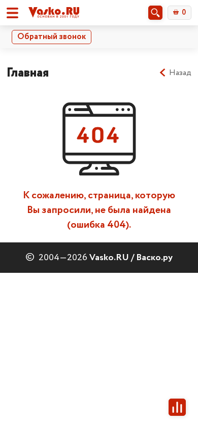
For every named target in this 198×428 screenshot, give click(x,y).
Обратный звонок (51, 37)
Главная (28, 72)
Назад (180, 73)
